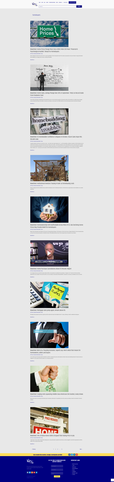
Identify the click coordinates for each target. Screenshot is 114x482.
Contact (73, 474)
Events (57, 2)
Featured (35, 53)
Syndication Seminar (52, 2)
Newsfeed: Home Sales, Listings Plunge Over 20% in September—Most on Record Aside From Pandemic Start (57, 94)
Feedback (74, 471)
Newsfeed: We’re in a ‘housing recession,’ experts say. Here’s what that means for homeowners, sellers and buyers (55, 351)
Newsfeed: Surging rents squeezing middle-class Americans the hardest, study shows (56, 394)
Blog (44, 2)
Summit (47, 2)
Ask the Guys (65, 2)
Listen (42, 2)
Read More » (32, 59)
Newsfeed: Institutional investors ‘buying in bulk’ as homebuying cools (52, 183)
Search (79, 6)
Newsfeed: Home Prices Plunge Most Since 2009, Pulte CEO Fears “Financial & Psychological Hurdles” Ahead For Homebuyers (54, 50)
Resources (60, 2)
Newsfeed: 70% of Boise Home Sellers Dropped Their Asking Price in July (52, 435)
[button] (69, 455)
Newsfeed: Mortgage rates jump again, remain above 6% (47, 310)
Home (39, 2)
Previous (33, 449)
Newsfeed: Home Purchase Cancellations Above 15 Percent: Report (50, 268)
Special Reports (75, 468)
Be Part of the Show (72, 2)
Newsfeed (38, 53)
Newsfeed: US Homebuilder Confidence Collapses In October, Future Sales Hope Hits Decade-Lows (56, 138)
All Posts (31, 53)
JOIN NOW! (57, 476)
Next (81, 449)
